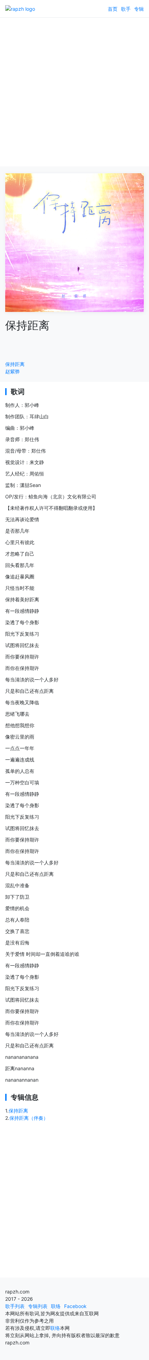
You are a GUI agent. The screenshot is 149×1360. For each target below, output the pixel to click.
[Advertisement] (74, 91)
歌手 (126, 9)
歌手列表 (15, 1306)
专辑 (139, 9)
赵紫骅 (12, 371)
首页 (112, 9)
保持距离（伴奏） (28, 1118)
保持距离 (15, 364)
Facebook (75, 1306)
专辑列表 (37, 1306)
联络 (56, 1306)
